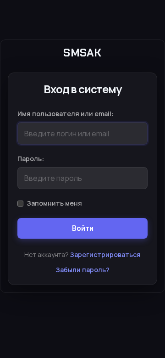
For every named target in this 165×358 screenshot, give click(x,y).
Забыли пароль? (83, 269)
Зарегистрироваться (105, 254)
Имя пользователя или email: (65, 113)
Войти (83, 228)
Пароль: (30, 158)
